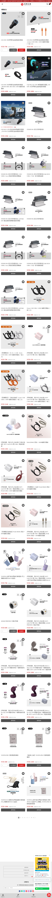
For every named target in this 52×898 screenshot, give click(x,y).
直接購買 (21, 50)
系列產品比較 (26, 870)
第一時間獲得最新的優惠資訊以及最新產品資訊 (26, 885)
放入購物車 (13, 50)
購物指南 (26, 867)
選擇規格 (39, 50)
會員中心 (26, 875)
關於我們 (26, 873)
